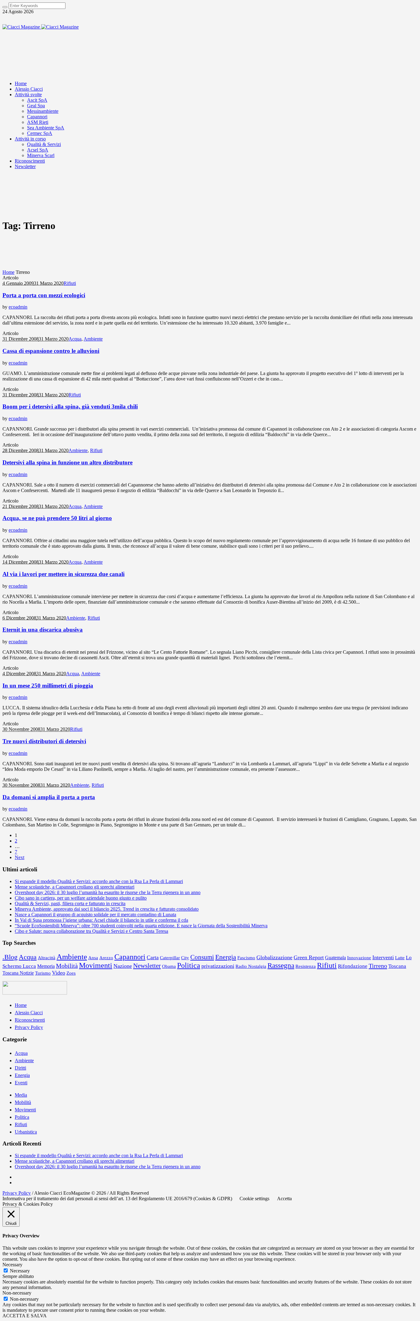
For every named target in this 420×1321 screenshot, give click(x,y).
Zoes (71, 973)
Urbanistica (26, 1131)
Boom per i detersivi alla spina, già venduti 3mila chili (70, 406)
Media (21, 1095)
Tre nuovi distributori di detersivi (44, 741)
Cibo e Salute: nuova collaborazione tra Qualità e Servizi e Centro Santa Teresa (91, 931)
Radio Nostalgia (251, 966)
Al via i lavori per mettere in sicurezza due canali (63, 574)
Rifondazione (352, 966)
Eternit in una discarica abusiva (42, 629)
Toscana (397, 966)
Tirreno (378, 965)
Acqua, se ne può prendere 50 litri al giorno (57, 518)
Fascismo (246, 957)
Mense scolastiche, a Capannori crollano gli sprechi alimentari (74, 886)
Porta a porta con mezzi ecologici (43, 295)
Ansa (93, 957)
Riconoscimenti (30, 1020)
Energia (225, 957)
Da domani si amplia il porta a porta (48, 797)
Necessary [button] (12, 1264)
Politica (188, 965)
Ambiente (93, 338)
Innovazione (359, 957)
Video (58, 973)
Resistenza (305, 966)
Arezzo (106, 957)
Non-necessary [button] (16, 1292)
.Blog (10, 957)
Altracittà (46, 957)
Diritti (20, 1068)
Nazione (122, 966)
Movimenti (95, 965)
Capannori (129, 956)
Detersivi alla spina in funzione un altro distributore (67, 462)
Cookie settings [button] (254, 1198)
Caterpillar (170, 957)
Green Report (309, 957)
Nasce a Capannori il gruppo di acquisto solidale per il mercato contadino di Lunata (95, 914)
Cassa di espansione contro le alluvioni (50, 351)
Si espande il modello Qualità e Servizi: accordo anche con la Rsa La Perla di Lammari (99, 881)
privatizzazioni (217, 966)
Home (8, 272)
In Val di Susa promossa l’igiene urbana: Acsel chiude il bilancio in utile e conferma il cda (101, 920)
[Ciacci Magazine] (40, 27)
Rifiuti (70, 283)
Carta (153, 957)
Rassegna (280, 965)
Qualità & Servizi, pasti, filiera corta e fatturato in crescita (70, 903)
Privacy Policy (29, 1027)
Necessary (20, 1270)
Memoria (46, 966)
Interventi (383, 957)
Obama (169, 966)
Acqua (75, 338)
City (185, 957)
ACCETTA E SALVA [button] (24, 1315)
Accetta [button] (284, 1198)
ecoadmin (18, 307)
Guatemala (335, 957)
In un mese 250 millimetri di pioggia (47, 685)
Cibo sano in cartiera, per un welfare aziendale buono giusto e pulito (81, 898)
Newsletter (147, 965)
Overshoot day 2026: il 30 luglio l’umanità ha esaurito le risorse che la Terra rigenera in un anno (107, 892)
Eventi (21, 1082)
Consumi (202, 957)
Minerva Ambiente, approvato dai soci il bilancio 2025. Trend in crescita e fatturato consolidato (107, 909)
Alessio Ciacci (29, 1012)
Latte (400, 957)
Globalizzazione (274, 957)
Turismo (43, 973)
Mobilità (67, 965)
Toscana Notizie (18, 973)
